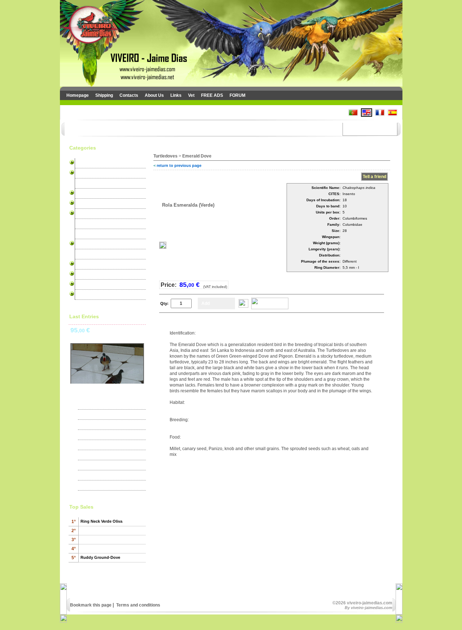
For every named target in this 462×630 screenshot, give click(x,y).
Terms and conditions (137, 605)
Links (176, 95)
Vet (191, 95)
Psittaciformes (92, 193)
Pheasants (88, 254)
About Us (154, 95)
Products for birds (95, 274)
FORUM (237, 95)
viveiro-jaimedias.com (371, 607)
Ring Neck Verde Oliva (101, 521)
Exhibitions (93, 415)
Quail (82, 264)
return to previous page (179, 165)
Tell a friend (374, 176)
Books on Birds (92, 294)
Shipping (104, 95)
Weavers (86, 234)
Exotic (83, 183)
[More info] (243, 306)
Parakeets (87, 173)
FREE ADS (212, 95)
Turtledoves (89, 244)
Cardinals (86, 203)
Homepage (77, 95)
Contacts (128, 95)
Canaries (86, 163)
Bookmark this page (91, 605)
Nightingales (89, 213)
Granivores (88, 223)
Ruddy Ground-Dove (100, 557)
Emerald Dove (197, 156)
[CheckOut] (269, 307)
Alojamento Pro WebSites (103, 284)
